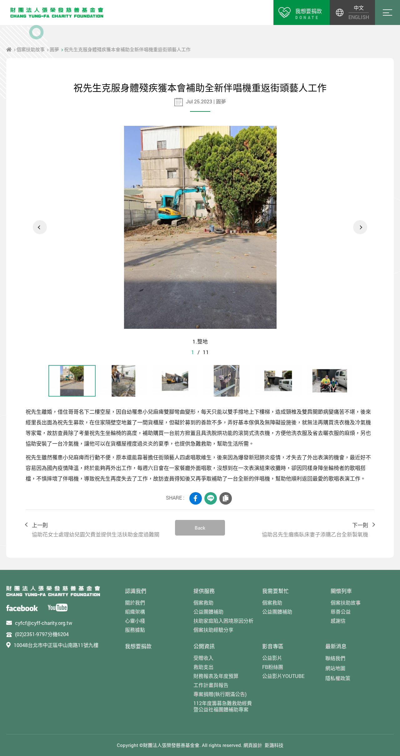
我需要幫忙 (275, 591)
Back (200, 528)
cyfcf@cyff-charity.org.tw (43, 623)
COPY (225, 498)
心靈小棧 (135, 621)
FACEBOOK (195, 498)
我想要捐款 (138, 646)
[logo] (53, 591)
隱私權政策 (337, 678)
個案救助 (203, 602)
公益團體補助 (208, 612)
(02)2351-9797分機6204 (42, 634)
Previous (40, 227)
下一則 (315, 529)
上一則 (95, 529)
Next (360, 227)
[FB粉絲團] (22, 607)
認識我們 (135, 591)
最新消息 (336, 646)
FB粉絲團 (272, 667)
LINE (210, 498)
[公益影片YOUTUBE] (58, 607)
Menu (387, 12)
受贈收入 (203, 658)
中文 (359, 7)
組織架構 (135, 612)
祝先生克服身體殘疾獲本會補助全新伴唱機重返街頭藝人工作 (127, 49)
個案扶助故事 (31, 49)
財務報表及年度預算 (215, 676)
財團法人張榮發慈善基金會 (57, 12)
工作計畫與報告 (210, 685)
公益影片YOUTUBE (283, 676)
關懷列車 (341, 591)
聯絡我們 (335, 658)
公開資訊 (204, 646)
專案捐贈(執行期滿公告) (220, 694)
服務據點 (135, 630)
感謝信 (338, 621)
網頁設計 (252, 745)
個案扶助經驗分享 (213, 630)
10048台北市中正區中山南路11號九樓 (56, 645)
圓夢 (54, 49)
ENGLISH (358, 17)
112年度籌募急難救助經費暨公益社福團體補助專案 (222, 706)
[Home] (9, 49)
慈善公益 (341, 612)
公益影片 (272, 658)
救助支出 (203, 667)
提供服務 (204, 591)
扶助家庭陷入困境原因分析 (223, 621)
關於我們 (135, 602)
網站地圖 (335, 668)
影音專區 (272, 646)
